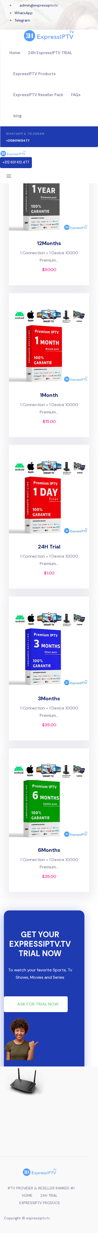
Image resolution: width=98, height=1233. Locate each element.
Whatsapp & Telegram (25, 134)
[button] (16, 162)
